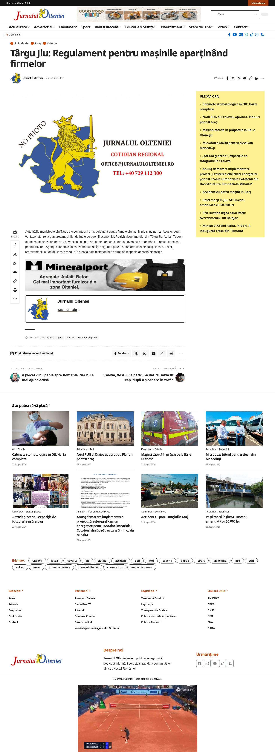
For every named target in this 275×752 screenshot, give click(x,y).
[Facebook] (229, 34)
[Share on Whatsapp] (239, 78)
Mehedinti (220, 560)
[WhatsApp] (256, 34)
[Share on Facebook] (227, 78)
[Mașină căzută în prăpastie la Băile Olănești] (169, 428)
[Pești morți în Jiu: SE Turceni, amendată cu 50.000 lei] (234, 491)
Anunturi (81, 511)
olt (87, 560)
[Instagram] (246, 34)
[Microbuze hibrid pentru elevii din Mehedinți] (234, 428)
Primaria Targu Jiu (87, 337)
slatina (102, 560)
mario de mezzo (141, 567)
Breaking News (33, 511)
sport (201, 560)
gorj (60, 337)
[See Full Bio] (79, 310)
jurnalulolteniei (88, 567)
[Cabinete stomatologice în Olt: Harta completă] (40, 428)
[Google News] (241, 34)
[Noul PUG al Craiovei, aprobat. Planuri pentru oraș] (105, 428)
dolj (137, 560)
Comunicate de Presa (99, 511)
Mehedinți (224, 449)
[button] (250, 78)
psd (237, 560)
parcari (70, 337)
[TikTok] (251, 34)
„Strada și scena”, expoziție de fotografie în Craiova (34, 519)
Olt (13, 449)
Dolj (92, 449)
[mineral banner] (105, 274)
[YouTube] (235, 34)
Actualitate (22, 43)
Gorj (38, 43)
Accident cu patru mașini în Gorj (227, 192)
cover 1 (167, 560)
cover (36, 567)
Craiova (37, 560)
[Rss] (262, 34)
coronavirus (115, 567)
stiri (251, 560)
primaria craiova (59, 567)
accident (120, 560)
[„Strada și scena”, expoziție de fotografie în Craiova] (40, 491)
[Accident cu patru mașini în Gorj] (169, 491)
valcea (20, 567)
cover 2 (72, 560)
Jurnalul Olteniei (33, 78)
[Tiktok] (222, 663)
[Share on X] (233, 78)
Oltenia (52, 43)
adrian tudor (47, 337)
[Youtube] (215, 663)
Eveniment (146, 449)
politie (185, 560)
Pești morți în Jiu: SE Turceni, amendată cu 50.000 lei (226, 519)
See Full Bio (67, 310)
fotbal (55, 560)
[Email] (244, 78)
